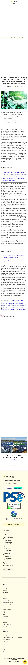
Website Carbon (18, 488)
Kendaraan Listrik (7, 37)
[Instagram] (11, 569)
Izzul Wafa (15, 459)
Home (2, 37)
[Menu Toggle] (14, 3)
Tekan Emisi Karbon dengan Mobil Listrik (13, 300)
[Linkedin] (3, 569)
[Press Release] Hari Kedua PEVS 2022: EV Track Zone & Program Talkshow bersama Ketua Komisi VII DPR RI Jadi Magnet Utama (14, 174)
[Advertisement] (14, 22)
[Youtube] (9, 569)
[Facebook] (6, 569)
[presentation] (3, 448)
